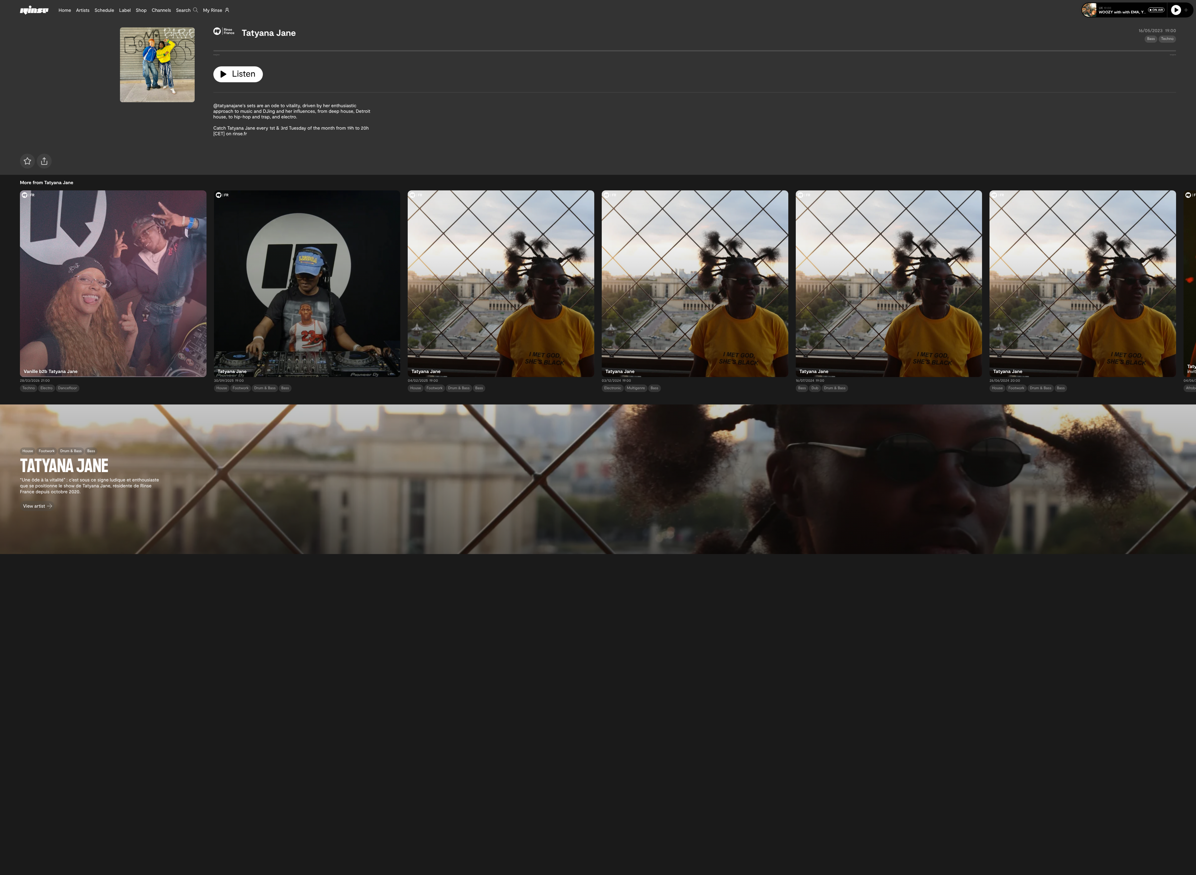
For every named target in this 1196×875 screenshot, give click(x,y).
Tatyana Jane (269, 32)
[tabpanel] (694, 52)
